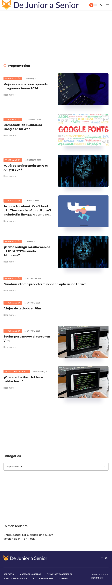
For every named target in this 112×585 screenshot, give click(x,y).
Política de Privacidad (15, 578)
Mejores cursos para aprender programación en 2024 (26, 86)
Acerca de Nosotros (30, 574)
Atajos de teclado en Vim (22, 308)
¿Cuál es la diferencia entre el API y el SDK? (26, 168)
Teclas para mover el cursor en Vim (27, 338)
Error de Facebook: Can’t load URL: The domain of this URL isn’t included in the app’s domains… (27, 210)
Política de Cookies (43, 578)
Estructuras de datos (17, 372)
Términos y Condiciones (59, 574)
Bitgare (99, 577)
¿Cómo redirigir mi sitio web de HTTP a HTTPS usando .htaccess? (27, 251)
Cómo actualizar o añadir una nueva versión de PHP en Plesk (29, 537)
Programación (12, 79)
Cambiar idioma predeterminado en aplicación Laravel (45, 284)
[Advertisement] (56, 32)
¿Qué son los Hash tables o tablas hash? (23, 379)
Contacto (9, 574)
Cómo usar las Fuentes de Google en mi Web (23, 127)
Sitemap (63, 578)
